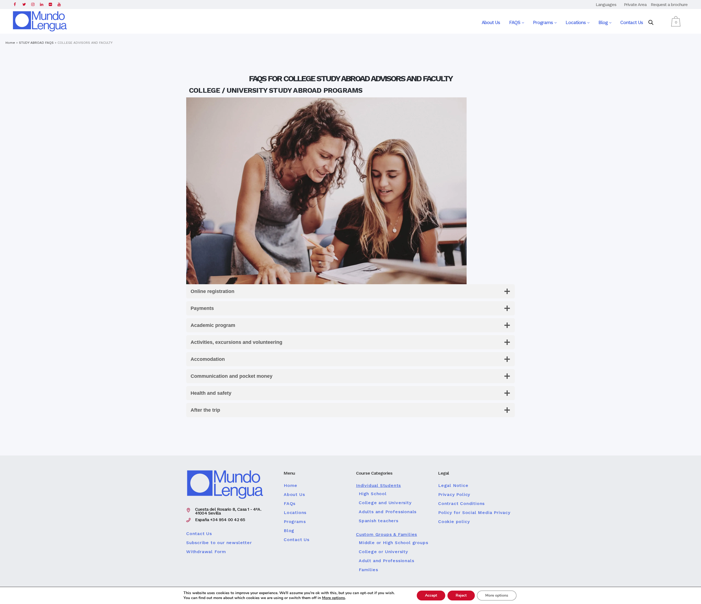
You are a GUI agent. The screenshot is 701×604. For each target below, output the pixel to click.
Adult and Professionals (386, 561)
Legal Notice (453, 485)
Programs (543, 22)
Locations (576, 22)
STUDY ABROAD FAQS (36, 43)
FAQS (515, 22)
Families (368, 570)
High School (373, 494)
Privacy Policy (454, 494)
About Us (491, 22)
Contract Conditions (461, 503)
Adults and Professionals (387, 512)
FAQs (289, 503)
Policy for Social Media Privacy (474, 512)
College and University (385, 503)
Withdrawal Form (206, 552)
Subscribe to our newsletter (219, 543)
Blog (603, 22)
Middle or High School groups (393, 543)
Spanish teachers (378, 521)
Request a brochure (669, 4)
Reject (461, 595)
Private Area (635, 4)
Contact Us (631, 22)
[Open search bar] (651, 22)
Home (10, 43)
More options (333, 598)
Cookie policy (454, 521)
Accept (431, 595)
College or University (383, 552)
